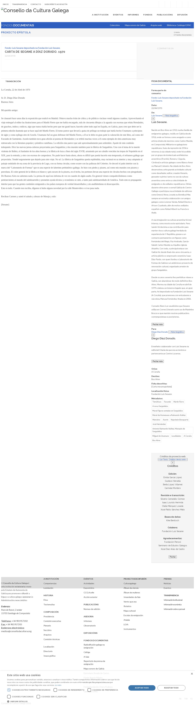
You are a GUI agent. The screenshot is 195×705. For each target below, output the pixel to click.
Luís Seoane (156, 115)
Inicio (6, 4)
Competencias (50, 583)
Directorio (48, 651)
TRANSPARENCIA (171, 595)
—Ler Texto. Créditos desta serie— (172, 459)
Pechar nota (158, 324)
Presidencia (49, 616)
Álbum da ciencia (131, 588)
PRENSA (168, 579)
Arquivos (48, 634)
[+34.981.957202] (185, 4)
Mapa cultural (130, 611)
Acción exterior (90, 597)
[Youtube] (179, 4)
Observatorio (90, 625)
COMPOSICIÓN (51, 612)
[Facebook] (162, 4)
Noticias (167, 583)
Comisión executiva (52, 621)
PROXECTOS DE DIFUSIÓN (135, 579)
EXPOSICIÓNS (90, 633)
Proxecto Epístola (16, 32)
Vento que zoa (130, 601)
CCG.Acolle (89, 592)
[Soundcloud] (173, 4)
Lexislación (48, 588)
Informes (88, 621)
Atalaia (127, 620)
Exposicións (89, 588)
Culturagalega (130, 583)
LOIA (126, 624)
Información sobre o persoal (174, 609)
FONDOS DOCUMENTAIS (96, 640)
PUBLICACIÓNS (91, 604)
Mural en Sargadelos (167, 411)
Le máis (58, 685)
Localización (49, 646)
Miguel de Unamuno (160, 436)
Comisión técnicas (52, 639)
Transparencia (19, 4)
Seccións (48, 630)
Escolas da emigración (133, 615)
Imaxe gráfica (49, 656)
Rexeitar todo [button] (171, 688)
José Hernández (159, 424)
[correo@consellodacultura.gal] (191, 4)
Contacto (36, 4)
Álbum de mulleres (132, 592)
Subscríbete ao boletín (56, 4)
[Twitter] (167, 4)
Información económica (172, 604)
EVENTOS (88, 579)
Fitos (46, 600)
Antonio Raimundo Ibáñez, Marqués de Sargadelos (168, 430)
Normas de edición (92, 609)
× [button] (192, 674)
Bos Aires (156, 440)
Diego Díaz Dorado (159, 332)
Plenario (47, 625)
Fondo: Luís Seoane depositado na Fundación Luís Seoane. (32, 47)
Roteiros (127, 606)
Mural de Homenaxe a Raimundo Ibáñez (169, 415)
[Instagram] (156, 4)
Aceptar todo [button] (142, 688)
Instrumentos (130, 629)
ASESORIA (89, 616)
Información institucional (173, 600)
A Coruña (188, 436)
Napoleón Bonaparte (179, 420)
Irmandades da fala (132, 597)
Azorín (165, 420)
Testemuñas (49, 604)
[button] (65, 701)
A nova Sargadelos (160, 406)
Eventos (167, 588)
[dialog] (97, 688)
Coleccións (115, 25)
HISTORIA (48, 595)
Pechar (173, 557)
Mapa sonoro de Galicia (94, 668)
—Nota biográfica (171, 116)
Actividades (89, 583)
